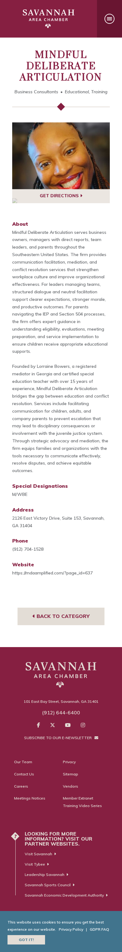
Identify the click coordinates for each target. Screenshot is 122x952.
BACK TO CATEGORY (62, 616)
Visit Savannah (38, 854)
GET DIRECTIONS (60, 195)
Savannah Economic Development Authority (64, 895)
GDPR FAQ (99, 929)
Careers (21, 786)
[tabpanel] (61, 155)
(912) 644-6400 (61, 712)
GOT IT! (26, 939)
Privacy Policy (71, 929)
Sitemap (70, 774)
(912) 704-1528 (27, 549)
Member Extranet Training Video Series (82, 802)
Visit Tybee (35, 864)
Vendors (70, 786)
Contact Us (24, 774)
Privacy (69, 761)
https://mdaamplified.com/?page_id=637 (52, 573)
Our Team (23, 761)
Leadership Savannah (44, 874)
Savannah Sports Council (48, 885)
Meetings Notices (29, 798)
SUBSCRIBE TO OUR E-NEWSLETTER (58, 737)
